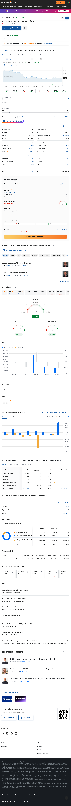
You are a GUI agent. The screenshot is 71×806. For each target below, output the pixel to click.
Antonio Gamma (24, 671)
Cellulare (39, 746)
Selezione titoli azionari (14, 7)
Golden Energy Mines (37, 571)
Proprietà (18, 55)
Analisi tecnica (8, 287)
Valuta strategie (48, 43)
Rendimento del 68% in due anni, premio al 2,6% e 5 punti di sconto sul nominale (37, 679)
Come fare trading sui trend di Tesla (14, 272)
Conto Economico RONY (12, 413)
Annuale (4, 417)
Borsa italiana (27, 7)
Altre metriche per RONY (61, 117)
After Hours (49, 7)
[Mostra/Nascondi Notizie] (41, 59)
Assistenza (4, 749)
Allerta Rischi (32, 794)
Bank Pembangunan (23, 571)
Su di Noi (3, 742)
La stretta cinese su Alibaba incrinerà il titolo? (17, 263)
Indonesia (66, 513)
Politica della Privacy (20, 794)
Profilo (12, 55)
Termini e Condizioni (7, 794)
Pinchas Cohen (10, 265)
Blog (38, 742)
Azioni (4, 7)
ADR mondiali (65, 7)
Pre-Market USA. (39, 7)
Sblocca (65, 99)
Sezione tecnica (42, 50)
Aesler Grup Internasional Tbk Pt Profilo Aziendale (23, 496)
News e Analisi (22, 50)
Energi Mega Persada (52, 571)
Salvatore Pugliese (25, 661)
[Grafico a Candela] (4, 59)
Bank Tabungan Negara (9, 571)
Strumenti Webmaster (43, 753)
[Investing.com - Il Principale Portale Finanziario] (10, 2)
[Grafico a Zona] (7, 59)
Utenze (67, 506)
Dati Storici (25, 55)
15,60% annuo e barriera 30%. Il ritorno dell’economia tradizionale (33, 659)
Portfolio (39, 749)
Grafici (12, 50)
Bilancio (32, 50)
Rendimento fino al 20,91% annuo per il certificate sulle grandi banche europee (37, 669)
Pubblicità (4, 746)
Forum (52, 50)
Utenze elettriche (63, 503)
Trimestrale (12, 417)
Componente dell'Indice (36, 55)
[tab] (12, 292)
